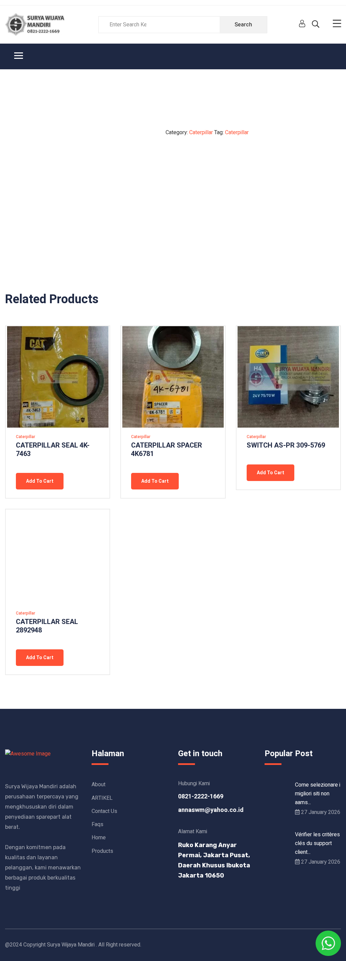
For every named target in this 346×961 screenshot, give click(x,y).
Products (102, 851)
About (98, 784)
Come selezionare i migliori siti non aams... (317, 794)
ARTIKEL (102, 798)
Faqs (97, 824)
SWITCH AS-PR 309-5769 (286, 445)
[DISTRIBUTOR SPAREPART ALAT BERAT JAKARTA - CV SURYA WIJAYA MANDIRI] (36, 24)
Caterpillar (201, 132)
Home (99, 838)
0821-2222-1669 (200, 796)
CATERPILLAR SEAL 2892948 (47, 626)
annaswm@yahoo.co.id (211, 810)
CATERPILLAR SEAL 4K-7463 (53, 449)
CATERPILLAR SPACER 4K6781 (166, 449)
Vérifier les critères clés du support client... (317, 843)
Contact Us (104, 811)
